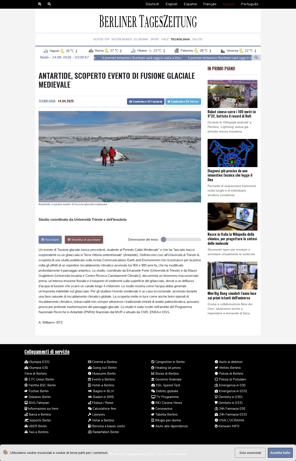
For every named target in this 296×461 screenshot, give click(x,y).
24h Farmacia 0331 (232, 414)
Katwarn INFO (228, 426)
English (171, 4)
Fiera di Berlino (35, 373)
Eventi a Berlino (103, 379)
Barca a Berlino (39, 414)
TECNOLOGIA (47, 100)
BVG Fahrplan (38, 403)
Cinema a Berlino (104, 362)
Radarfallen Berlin (105, 432)
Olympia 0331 (39, 362)
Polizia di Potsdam (232, 379)
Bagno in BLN (103, 391)
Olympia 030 (38, 368)
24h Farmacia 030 (231, 408)
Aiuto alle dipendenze (171, 426)
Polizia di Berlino (230, 373)
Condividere (147, 101)
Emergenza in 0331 (232, 391)
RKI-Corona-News (168, 403)
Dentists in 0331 (230, 403)
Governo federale (168, 379)
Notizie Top (101, 39)
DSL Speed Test (167, 385)
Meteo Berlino (229, 368)
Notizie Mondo (122, 39)
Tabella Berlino (166, 414)
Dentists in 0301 (230, 397)
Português (250, 4)
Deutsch (152, 4)
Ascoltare (51, 239)
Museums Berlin (103, 373)
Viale (165, 39)
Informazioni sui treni (42, 408)
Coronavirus (163, 408)
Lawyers (98, 414)
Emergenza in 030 (232, 385)
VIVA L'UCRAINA (231, 420)
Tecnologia (180, 39)
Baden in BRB (103, 397)
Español (190, 4)
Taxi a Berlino (38, 432)
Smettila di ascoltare (85, 239)
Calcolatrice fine (104, 408)
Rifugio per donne (167, 420)
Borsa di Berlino (167, 373)
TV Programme (167, 397)
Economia (141, 39)
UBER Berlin (37, 426)
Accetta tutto (280, 453)
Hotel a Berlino (102, 385)
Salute (197, 39)
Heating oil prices (167, 368)
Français (210, 4)
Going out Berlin (104, 368)
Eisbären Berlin (39, 397)
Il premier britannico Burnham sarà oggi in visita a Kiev (114, 58)
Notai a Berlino (102, 420)
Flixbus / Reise (102, 403)
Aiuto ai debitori (230, 362)
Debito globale (166, 391)
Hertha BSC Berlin (42, 385)
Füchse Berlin (38, 391)
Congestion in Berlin (170, 362)
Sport (154, 39)
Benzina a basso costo (108, 426)
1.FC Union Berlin (41, 379)
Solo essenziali (250, 453)
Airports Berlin (40, 420)
